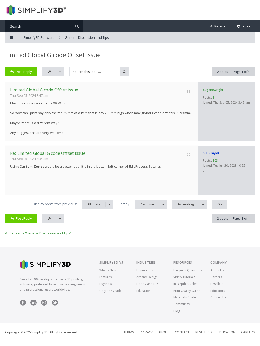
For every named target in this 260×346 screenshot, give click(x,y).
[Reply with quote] (188, 91)
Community (181, 304)
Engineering (144, 270)
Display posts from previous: (66, 204)
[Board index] (35, 10)
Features (105, 277)
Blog (176, 311)
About (163, 332)
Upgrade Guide (110, 291)
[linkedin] (33, 304)
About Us (217, 270)
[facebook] (23, 304)
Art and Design (147, 277)
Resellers (216, 284)
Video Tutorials (184, 277)
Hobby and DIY (147, 284)
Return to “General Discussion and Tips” (40, 233)
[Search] (77, 26)
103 (215, 160)
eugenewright (213, 90)
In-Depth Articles (185, 284)
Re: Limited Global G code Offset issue (47, 153)
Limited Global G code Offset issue (53, 55)
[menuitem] (243, 26)
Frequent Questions (187, 270)
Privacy (146, 332)
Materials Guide (184, 297)
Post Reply (24, 71)
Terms (129, 332)
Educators (217, 291)
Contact (182, 332)
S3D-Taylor (211, 153)
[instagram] (44, 304)
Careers (216, 277)
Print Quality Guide (186, 291)
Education (143, 291)
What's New (107, 270)
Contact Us (218, 297)
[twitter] (55, 304)
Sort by (136, 204)
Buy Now (105, 284)
